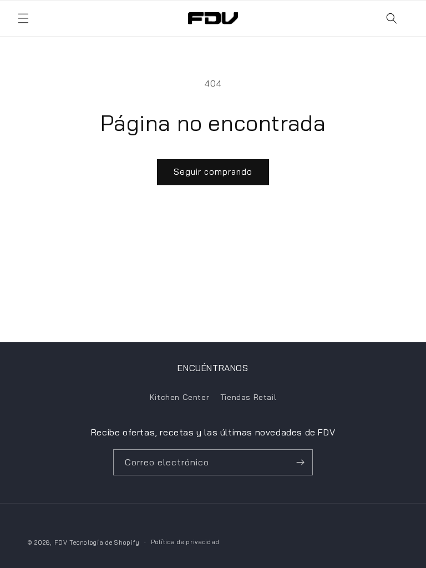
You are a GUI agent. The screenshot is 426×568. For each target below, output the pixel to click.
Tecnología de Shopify (104, 542)
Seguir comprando (213, 171)
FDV (61, 542)
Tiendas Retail (248, 397)
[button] (23, 18)
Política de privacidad (185, 542)
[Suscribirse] (300, 462)
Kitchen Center (179, 397)
